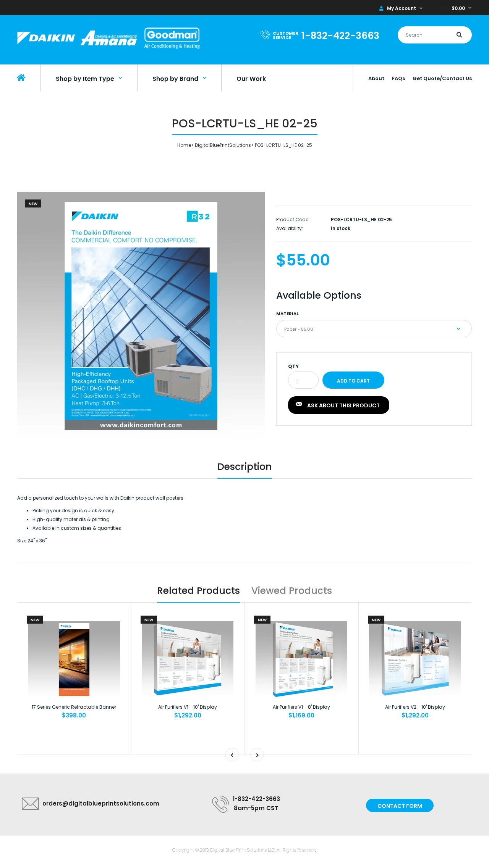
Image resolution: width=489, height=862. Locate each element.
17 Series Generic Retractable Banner (74, 707)
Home (184, 145)
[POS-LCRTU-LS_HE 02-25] (141, 315)
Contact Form (399, 806)
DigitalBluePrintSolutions (223, 145)
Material (287, 313)
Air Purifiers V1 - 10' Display (187, 707)
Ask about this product (343, 405)
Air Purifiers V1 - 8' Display (301, 707)
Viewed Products (291, 590)
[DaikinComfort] (108, 49)
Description (244, 466)
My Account (401, 8)
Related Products (198, 590)
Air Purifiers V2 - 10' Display (415, 707)
